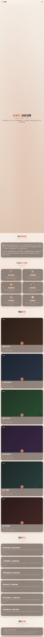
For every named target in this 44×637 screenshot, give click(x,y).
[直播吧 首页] (2, 2)
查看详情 (4, 553)
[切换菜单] (42, 2)
